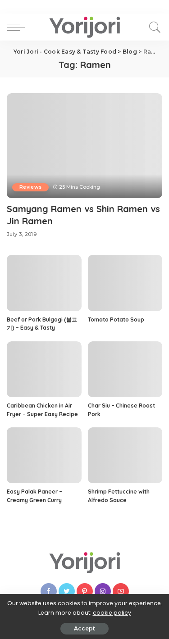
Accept (84, 628)
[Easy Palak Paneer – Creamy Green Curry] (44, 455)
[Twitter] (67, 591)
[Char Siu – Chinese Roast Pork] (125, 369)
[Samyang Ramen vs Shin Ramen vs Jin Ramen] (84, 145)
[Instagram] (103, 591)
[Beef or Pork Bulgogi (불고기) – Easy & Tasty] (44, 283)
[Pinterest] (85, 591)
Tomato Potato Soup (116, 319)
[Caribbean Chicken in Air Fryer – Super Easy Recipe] (44, 369)
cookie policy (112, 612)
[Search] (153, 27)
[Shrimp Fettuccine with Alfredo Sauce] (125, 455)
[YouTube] (121, 591)
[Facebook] (49, 591)
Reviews (30, 187)
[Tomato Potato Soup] (125, 283)
